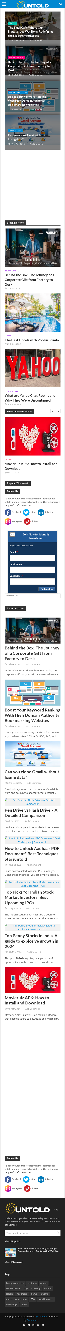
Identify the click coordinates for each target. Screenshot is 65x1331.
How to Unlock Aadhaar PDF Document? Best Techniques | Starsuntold (32, 854)
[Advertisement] (32, 185)
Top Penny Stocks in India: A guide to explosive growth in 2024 (31, 941)
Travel (12, 23)
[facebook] (24, 1325)
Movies (8, 459)
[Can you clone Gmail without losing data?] (32, 132)
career (43, 1283)
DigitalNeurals (41, 1316)
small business (46, 1299)
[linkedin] (42, 1325)
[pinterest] (38, 1325)
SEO (33, 1299)
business (32, 1283)
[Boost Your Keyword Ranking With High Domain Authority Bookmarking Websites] (32, 692)
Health (9, 1294)
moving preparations (16, 1299)
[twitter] (28, 1325)
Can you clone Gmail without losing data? (27, 137)
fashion (48, 1288)
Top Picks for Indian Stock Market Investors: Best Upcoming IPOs (29, 897)
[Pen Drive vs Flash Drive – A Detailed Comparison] (32, 801)
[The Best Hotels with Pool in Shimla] (32, 312)
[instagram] (33, 1325)
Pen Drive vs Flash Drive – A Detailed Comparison (31, 813)
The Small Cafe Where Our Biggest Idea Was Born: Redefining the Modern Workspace (30, 31)
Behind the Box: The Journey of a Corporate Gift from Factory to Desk (29, 66)
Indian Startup (16, 58)
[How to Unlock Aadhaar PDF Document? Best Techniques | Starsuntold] (32, 840)
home (34, 1294)
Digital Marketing (18, 92)
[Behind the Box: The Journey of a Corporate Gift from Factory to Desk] (32, 247)
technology (11, 1304)
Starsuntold (32, 1320)
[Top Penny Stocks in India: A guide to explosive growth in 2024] (32, 927)
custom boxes (13, 1288)
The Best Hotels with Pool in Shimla (32, 340)
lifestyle (44, 1294)
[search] (58, 1233)
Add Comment (36, 40)
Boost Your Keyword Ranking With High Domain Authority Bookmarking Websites (27, 100)
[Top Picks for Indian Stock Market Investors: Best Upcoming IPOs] (32, 883)
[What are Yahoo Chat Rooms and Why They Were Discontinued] (32, 367)
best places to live (15, 1283)
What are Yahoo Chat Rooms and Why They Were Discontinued (30, 397)
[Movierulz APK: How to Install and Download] (32, 436)
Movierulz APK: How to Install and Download (31, 466)
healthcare (22, 1294)
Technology (15, 131)
